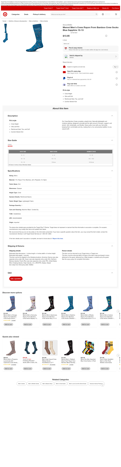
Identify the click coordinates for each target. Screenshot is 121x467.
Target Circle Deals (19, 5)
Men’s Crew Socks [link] (61, 383)
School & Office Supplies (22, 3)
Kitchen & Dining (56, 2)
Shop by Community (87, 3)
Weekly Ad (26, 5)
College (21, 2)
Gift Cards (79, 3)
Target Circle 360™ (78, 8)
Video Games (49, 3)
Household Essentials (81, 2)
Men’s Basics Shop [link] (47, 383)
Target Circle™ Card (62, 8)
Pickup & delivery (39, 14)
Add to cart (66, 43)
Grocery (73, 2)
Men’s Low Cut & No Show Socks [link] (77, 383)
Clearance (105, 3)
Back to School (15, 2)
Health (9, 3)
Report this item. (58, 238)
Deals (100, 3)
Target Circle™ (48, 8)
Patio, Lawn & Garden (65, 2)
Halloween (25, 2)
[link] (70, 33)
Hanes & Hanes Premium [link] (96, 383)
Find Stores (70, 5)
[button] (70, 33)
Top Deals (11, 5)
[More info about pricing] (106, 36)
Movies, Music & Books (58, 3)
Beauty (91, 2)
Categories (15, 14)
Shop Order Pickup (34, 5)
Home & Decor (48, 2)
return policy (70, 259)
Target (4, 21)
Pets (7, 3)
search (96, 14)
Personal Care (96, 2)
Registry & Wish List (93, 8)
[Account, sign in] (106, 14)
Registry (54, 5)
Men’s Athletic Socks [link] (33, 383)
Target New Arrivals (6, 2)
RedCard (58, 5)
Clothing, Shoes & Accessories (36, 2)
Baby (88, 2)
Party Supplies (68, 3)
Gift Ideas (74, 3)
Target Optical (95, 3)
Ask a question (15, 279)
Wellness (13, 3)
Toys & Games (32, 3)
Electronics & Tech (41, 3)
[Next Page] (118, 311)
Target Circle (64, 5)
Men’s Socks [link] (21, 383)
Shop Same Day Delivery (45, 5)
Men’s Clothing (33, 21)
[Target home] (5, 14)
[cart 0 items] (116, 14)
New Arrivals (111, 3)
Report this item (67, 62)
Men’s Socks (44, 21)
